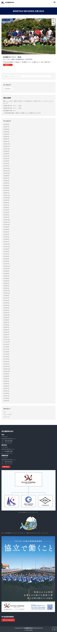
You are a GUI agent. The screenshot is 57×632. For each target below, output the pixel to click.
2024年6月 (6, 180)
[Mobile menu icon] (55, 2)
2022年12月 (6, 220)
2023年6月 (6, 207)
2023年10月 (6, 198)
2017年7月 (6, 349)
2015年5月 (6, 401)
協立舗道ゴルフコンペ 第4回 (12, 57)
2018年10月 (6, 315)
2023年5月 (6, 210)
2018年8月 (6, 320)
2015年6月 (6, 398)
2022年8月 (6, 229)
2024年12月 (6, 168)
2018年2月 (6, 334)
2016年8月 (6, 376)
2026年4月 (6, 134)
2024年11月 (6, 171)
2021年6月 (6, 256)
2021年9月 (6, 249)
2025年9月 (6, 151)
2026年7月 (6, 127)
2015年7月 (6, 396)
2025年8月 (6, 154)
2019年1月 (6, 312)
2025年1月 (6, 166)
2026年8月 (6, 124)
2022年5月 (6, 237)
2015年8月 (6, 393)
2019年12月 (6, 290)
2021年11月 (6, 246)
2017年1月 (6, 364)
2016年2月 (6, 388)
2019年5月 (6, 303)
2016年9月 (6, 374)
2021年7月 (6, 254)
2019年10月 (6, 293)
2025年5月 (6, 158)
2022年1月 (6, 242)
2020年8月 (6, 273)
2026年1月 (6, 141)
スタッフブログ (6, 20)
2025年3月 (6, 163)
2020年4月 (6, 283)
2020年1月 (6, 288)
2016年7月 (6, 379)
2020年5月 (6, 281)
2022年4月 (6, 239)
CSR (4, 412)
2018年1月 (6, 337)
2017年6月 (6, 352)
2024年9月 (6, 176)
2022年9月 (6, 227)
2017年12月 (6, 339)
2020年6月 (6, 278)
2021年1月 (6, 264)
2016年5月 (6, 383)
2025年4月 (6, 161)
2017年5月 (6, 354)
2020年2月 (6, 286)
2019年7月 (6, 298)
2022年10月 (6, 224)
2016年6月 (6, 381)
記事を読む (7, 65)
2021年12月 (6, 244)
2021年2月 (6, 261)
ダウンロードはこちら (8, 620)
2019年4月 (6, 305)
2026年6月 (6, 129)
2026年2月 (6, 139)
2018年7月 (6, 322)
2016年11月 (6, 369)
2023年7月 (6, 205)
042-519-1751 (8, 462)
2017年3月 (6, 359)
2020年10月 (6, 268)
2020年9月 (6, 271)
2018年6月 (6, 325)
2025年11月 (6, 146)
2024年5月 (6, 183)
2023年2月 (6, 215)
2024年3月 (6, 188)
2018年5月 (6, 327)
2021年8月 (6, 251)
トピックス (6, 417)
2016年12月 (6, 366)
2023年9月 (6, 200)
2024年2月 (6, 190)
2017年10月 (6, 342)
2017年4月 (6, 357)
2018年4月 (6, 330)
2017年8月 (6, 347)
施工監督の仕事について (9, 110)
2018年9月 (6, 317)
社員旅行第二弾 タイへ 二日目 (12, 105)
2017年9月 (6, 344)
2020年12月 (6, 266)
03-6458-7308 (8, 451)
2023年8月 (6, 202)
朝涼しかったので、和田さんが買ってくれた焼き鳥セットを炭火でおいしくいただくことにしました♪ (28, 102)
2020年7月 (6, 276)
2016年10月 (6, 371)
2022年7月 (6, 232)
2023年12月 (6, 195)
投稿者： (17, 59)
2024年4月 (6, 185)
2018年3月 (6, 332)
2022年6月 (6, 234)
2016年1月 (6, 391)
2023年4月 (6, 212)
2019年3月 (6, 308)
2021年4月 (6, 259)
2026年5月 (6, 132)
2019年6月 (6, 300)
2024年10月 (6, 173)
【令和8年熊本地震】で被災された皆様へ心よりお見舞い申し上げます (22, 113)
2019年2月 (6, 310)
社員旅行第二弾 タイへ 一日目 (12, 108)
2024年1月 (6, 193)
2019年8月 (6, 295)
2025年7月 (6, 156)
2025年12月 (6, 144)
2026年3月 (6, 136)
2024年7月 (6, 178)
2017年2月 (6, 361)
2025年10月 (6, 149)
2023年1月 (6, 217)
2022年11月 (6, 222)
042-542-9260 (8, 441)
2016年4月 (6, 386)
